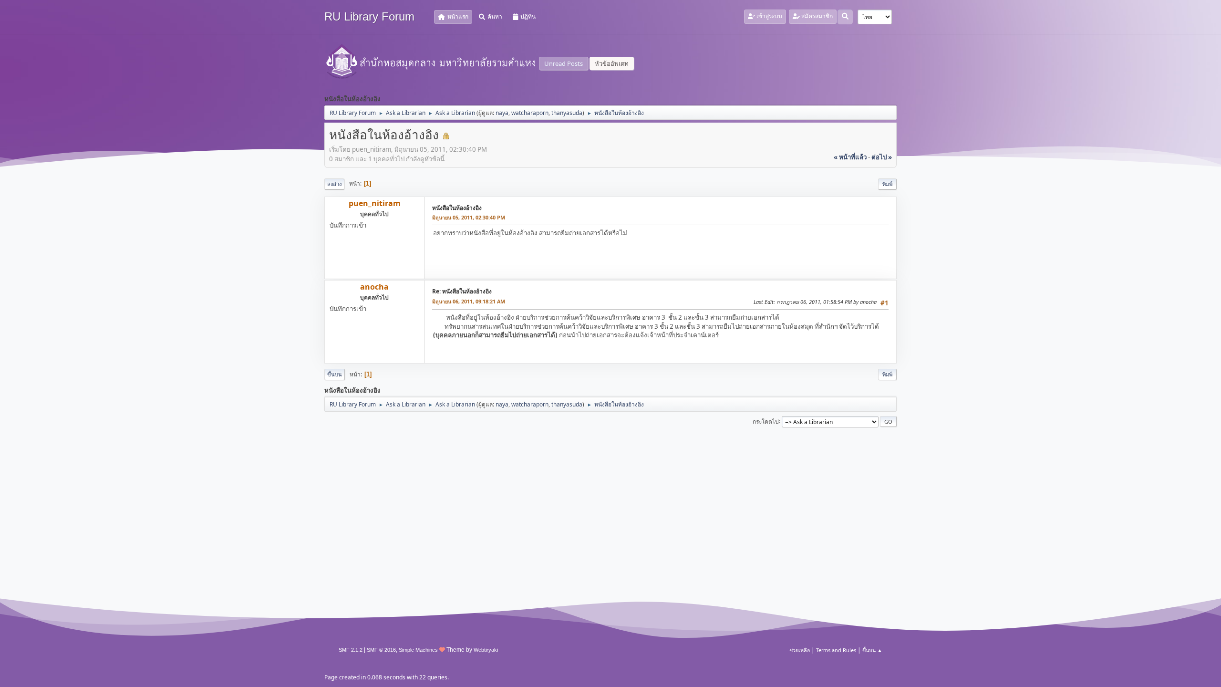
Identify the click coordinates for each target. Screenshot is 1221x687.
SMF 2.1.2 (350, 650)
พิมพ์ (887, 183)
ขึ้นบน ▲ (872, 650)
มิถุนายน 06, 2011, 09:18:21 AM (468, 301)
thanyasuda (566, 113)
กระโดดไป (766, 421)
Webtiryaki (486, 650)
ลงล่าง (334, 183)
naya (502, 113)
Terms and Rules (836, 650)
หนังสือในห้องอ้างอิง (457, 208)
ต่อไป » (881, 157)
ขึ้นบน (334, 374)
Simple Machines (418, 650)
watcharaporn (529, 113)
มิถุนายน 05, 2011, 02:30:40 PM (468, 217)
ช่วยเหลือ (799, 650)
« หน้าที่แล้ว (850, 157)
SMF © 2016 (381, 650)
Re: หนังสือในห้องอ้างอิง (462, 291)
